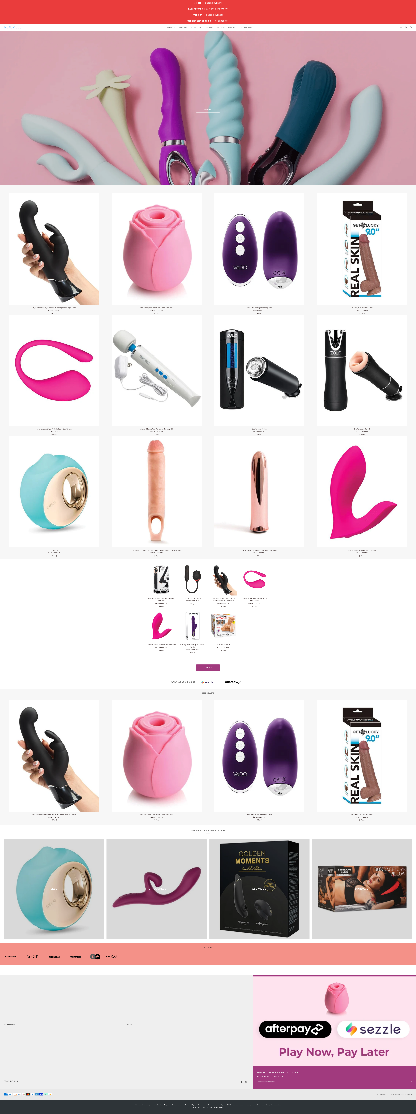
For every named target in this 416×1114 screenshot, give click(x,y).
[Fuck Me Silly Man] (223, 626)
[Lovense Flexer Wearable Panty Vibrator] (362, 491)
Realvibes (383, 1094)
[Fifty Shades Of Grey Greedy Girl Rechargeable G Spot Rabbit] (54, 249)
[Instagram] (246, 1082)
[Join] (409, 1081)
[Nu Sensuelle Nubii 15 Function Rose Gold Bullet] (259, 491)
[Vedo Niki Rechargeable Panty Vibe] (259, 249)
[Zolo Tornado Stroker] (259, 370)
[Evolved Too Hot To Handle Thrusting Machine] (161, 579)
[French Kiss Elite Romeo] (192, 579)
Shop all (208, 668)
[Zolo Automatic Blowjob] (362, 370)
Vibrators (208, 109)
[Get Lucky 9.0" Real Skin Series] (362, 249)
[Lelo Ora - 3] (54, 491)
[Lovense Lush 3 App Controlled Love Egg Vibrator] (54, 370)
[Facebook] (242, 1082)
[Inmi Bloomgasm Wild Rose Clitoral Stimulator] (156, 249)
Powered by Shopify (402, 1094)
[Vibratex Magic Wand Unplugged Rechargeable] (156, 370)
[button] (169, 27)
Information (9, 1024)
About (129, 1024)
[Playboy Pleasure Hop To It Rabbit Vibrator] (192, 626)
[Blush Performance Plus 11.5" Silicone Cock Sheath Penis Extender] (156, 491)
